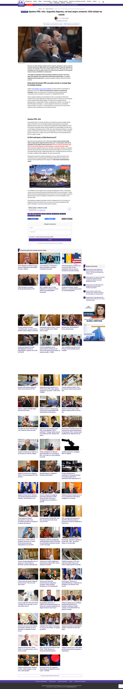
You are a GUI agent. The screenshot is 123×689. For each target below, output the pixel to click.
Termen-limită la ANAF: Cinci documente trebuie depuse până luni (71, 388)
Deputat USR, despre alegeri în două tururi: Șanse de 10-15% (27, 388)
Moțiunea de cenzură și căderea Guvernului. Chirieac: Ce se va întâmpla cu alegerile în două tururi (27, 628)
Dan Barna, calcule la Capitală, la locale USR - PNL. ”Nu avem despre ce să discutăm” (71, 541)
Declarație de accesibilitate (80, 681)
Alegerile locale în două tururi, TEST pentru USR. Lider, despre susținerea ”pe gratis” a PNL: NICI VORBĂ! (50, 389)
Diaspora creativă (63, 1)
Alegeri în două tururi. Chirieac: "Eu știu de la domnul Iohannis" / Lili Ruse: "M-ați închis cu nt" (28, 496)
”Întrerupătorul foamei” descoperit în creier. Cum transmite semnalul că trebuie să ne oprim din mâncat (28, 520)
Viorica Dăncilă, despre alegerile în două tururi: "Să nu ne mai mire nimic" (27, 582)
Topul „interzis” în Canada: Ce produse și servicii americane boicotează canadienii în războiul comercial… (56, 4)
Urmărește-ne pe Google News (72, 24)
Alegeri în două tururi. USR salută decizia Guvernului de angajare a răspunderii (72, 649)
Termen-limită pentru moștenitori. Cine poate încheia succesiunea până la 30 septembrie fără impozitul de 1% (71, 476)
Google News (42, 210)
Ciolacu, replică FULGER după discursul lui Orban (27, 409)
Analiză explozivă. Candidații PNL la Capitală (70, 452)
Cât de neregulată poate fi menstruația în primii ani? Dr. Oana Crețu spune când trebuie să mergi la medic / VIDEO (50, 349)
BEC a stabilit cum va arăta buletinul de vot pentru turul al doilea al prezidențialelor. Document (49, 289)
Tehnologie (56, 2)
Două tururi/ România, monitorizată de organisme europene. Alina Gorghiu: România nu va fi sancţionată (49, 583)
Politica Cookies (52, 681)
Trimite (50, 239)
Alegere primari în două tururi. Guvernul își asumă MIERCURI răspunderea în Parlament (49, 410)
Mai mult (69, 2)
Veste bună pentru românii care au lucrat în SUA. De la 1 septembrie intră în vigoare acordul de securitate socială (71, 268)
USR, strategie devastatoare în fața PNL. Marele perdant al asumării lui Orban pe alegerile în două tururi (72, 520)
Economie (55, 1)
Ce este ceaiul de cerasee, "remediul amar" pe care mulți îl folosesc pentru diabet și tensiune (28, 328)
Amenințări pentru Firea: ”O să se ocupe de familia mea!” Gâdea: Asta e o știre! (50, 328)
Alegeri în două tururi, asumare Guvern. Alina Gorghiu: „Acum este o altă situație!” (27, 668)
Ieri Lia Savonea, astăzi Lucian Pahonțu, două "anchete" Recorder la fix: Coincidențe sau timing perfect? (95, 292)
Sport (51, 2)
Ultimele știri (28, 1)
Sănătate (89, 1)
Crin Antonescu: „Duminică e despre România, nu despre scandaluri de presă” (48, 267)
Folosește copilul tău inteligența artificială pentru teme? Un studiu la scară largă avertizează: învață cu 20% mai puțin (50, 542)
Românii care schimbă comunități (77, 1)
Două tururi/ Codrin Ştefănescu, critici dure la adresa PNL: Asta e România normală (49, 562)
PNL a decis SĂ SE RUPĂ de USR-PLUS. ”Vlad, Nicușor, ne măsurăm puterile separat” (50, 649)
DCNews (21, 4)
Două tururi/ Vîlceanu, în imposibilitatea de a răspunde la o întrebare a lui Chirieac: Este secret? (72, 583)
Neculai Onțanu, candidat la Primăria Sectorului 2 (48, 474)
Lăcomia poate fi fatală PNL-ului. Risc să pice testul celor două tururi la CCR (50, 519)
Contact (70, 681)
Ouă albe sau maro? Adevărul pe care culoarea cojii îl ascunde (27, 429)
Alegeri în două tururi (49, 8)
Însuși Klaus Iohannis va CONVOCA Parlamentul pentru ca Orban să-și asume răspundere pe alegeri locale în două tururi (50, 605)
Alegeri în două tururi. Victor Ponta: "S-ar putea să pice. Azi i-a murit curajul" (28, 649)
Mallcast (63, 2)
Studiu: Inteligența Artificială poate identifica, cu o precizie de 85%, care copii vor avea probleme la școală (50, 454)
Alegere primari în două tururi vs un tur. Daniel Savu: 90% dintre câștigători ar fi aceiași (72, 496)
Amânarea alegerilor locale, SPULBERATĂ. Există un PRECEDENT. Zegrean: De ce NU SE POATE (27, 349)
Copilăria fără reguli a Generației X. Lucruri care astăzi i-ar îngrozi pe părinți (50, 627)
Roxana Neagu (65, 18)
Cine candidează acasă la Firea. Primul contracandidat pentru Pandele (71, 348)
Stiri (43, 8)
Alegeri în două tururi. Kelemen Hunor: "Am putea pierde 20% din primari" (28, 475)
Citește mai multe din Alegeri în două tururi (50, 675)
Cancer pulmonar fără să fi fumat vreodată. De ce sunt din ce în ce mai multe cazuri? (28, 604)
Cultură (94, 1)
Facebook (34, 218)
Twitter (51, 218)
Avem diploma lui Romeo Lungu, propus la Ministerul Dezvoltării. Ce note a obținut (28, 267)
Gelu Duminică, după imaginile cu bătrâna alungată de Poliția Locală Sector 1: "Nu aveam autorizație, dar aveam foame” (94, 271)
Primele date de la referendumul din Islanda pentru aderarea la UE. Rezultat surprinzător (94, 286)
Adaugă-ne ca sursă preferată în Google (54, 24)
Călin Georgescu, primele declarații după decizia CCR (26, 288)
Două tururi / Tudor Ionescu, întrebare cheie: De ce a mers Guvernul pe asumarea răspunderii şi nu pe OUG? (26, 542)
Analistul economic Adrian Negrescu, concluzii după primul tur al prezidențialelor (71, 288)
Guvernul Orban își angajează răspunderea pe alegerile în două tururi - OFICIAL (49, 668)
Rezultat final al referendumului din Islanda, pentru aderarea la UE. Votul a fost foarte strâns (95, 299)
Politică (35, 1)
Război (40, 1)
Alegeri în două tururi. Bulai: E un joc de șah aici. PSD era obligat (28, 452)
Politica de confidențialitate (41, 681)
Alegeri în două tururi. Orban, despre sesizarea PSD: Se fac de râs (71, 410)
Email (68, 218)
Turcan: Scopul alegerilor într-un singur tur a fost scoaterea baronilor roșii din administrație (28, 562)
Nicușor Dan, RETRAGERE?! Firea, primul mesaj (70, 328)
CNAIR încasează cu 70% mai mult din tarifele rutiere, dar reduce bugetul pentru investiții (71, 562)
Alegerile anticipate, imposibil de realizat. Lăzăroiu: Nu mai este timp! (71, 627)
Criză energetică (47, 1)
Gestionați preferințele (62, 681)
